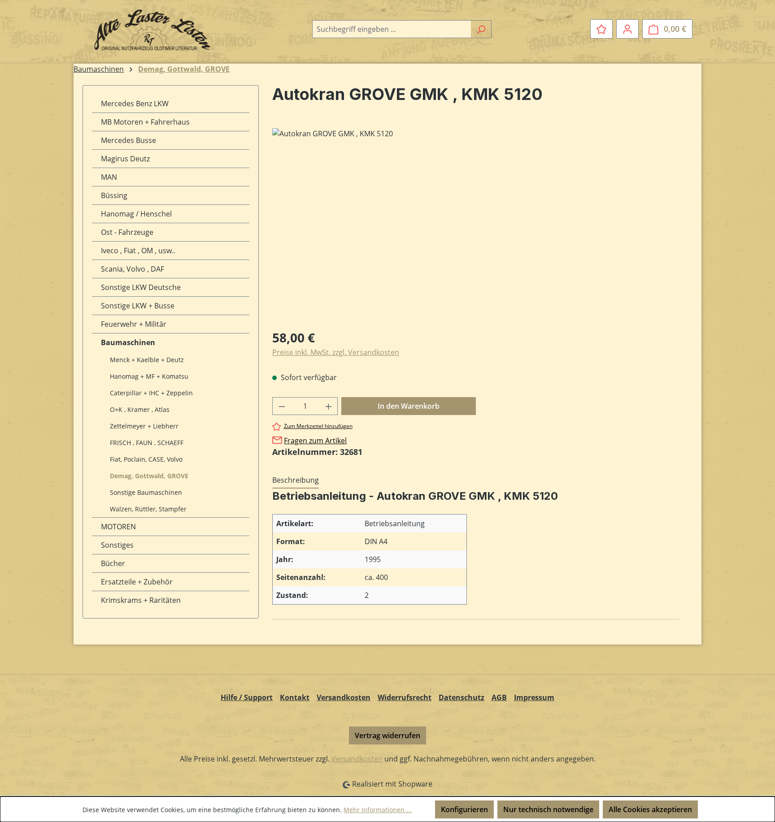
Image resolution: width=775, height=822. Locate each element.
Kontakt (294, 697)
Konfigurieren (464, 809)
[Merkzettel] (601, 29)
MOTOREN (118, 527)
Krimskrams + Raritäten (141, 600)
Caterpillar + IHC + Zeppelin (151, 393)
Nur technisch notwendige (548, 809)
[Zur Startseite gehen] (150, 27)
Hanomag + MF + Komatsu (149, 376)
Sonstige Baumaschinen (146, 492)
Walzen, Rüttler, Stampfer (148, 509)
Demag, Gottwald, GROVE (149, 476)
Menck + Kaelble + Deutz (147, 359)
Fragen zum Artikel (315, 441)
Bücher (113, 563)
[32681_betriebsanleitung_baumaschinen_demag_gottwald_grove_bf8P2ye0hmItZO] (475, 224)
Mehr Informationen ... (378, 809)
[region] (475, 224)
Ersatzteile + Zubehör (137, 582)
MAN (109, 177)
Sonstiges (117, 545)
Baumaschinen (128, 342)
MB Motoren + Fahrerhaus (145, 122)
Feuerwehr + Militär (133, 324)
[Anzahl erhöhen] (328, 406)
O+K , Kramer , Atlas (140, 409)
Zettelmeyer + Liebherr (144, 426)
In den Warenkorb (409, 406)
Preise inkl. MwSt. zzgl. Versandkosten (335, 352)
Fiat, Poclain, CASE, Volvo (146, 459)
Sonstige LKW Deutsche (141, 287)
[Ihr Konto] (627, 29)
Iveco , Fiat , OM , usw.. (138, 250)
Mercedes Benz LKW (135, 103)
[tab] (295, 480)
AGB (499, 697)
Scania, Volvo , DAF (132, 269)
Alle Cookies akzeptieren (650, 809)
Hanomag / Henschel (136, 214)
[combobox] (391, 29)
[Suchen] (481, 29)
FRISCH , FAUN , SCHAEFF (146, 442)
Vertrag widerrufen (387, 735)
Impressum (534, 697)
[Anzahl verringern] (281, 406)
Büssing (114, 195)
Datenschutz (461, 697)
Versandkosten (343, 697)
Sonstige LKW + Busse (137, 306)
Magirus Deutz (125, 159)
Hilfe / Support (247, 697)
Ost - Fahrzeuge (127, 232)
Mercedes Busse (128, 140)
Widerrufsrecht (404, 697)
